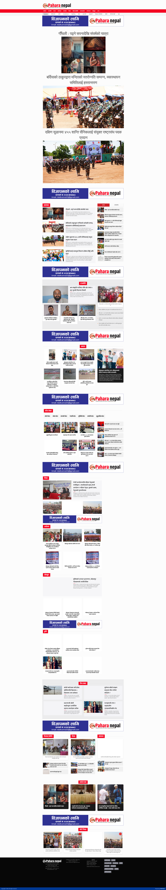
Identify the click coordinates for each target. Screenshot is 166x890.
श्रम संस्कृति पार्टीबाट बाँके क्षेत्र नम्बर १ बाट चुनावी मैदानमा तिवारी (81, 289)
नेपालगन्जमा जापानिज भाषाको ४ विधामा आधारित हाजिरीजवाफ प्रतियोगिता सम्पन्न (52, 850)
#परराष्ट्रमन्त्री (113, 866)
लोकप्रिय (116, 205)
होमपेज (45, 11)
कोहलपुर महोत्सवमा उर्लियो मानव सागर (72, 543)
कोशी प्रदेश (47, 416)
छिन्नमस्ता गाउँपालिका (98, 14)
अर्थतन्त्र (59, 11)
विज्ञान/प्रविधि (75, 11)
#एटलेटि (113, 860)
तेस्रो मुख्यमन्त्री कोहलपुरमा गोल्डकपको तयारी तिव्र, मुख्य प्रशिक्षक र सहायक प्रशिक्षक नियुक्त (93, 850)
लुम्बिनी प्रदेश (81, 416)
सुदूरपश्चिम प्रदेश (100, 416)
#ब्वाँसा (121, 863)
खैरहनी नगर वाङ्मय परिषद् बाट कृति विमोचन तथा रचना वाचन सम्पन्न (87, 454)
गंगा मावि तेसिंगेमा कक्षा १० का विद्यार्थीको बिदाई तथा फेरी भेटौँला (86, 764)
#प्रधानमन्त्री (107, 866)
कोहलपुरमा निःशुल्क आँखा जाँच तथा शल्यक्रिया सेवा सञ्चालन (112, 769)
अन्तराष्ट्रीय (82, 11)
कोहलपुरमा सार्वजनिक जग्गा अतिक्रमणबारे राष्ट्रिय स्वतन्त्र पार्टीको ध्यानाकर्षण (69, 363)
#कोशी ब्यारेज (107, 860)
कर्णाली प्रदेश (90, 416)
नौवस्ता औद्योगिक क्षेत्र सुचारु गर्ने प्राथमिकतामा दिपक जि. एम (111, 435)
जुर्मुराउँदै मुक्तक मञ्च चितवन (52, 435)
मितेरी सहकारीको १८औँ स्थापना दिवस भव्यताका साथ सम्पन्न (72, 566)
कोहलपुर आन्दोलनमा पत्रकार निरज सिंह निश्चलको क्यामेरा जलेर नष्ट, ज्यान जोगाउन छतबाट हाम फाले (58, 765)
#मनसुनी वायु (115, 863)
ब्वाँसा (79, 14)
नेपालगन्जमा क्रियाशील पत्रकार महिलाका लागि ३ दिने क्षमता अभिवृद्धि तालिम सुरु (55, 757)
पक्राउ (119, 14)
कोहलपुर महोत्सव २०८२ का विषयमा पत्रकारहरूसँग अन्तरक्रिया (92, 566)
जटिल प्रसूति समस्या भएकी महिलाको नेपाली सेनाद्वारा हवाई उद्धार (52, 363)
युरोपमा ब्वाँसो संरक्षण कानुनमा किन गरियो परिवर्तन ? (92, 649)
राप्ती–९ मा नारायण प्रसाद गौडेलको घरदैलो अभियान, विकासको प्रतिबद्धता (113, 454)
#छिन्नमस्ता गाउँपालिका (109, 869)
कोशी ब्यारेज (53, 14)
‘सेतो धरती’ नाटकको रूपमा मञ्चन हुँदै (112, 424)
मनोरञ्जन (89, 11)
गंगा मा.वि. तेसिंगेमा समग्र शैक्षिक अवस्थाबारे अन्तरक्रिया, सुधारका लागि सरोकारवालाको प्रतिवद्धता (83, 757)
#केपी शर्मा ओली (108, 872)
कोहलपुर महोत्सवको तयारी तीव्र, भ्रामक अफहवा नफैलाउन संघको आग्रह (52, 567)
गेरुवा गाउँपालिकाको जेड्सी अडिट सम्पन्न (112, 252)
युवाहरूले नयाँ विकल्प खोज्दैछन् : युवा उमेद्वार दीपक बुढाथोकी (51, 318)
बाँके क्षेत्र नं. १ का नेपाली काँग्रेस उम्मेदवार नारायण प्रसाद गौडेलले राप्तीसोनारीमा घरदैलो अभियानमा (113, 442)
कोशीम (106, 14)
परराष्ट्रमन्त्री (90, 14)
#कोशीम (116, 869)
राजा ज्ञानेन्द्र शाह (66, 14)
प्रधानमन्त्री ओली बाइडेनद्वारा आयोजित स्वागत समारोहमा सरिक (72, 649)
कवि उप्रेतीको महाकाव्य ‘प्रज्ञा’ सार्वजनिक (69, 453)
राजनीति (49, 11)
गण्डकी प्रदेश (73, 416)
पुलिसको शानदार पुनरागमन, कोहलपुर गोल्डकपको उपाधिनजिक (84, 580)
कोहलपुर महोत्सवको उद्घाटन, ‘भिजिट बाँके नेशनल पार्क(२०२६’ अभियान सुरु (92, 544)
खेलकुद (93, 11)
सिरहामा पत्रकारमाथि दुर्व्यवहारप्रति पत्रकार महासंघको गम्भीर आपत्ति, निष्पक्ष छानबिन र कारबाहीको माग (113, 258)
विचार (70, 11)
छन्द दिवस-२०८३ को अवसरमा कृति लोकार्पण (87, 435)
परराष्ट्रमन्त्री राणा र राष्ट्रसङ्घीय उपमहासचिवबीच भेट (52, 671)
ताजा (103, 205)
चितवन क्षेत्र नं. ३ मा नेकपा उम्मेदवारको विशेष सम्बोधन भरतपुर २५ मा (110, 304)
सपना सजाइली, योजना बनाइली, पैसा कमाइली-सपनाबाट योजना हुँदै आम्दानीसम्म (87, 363)
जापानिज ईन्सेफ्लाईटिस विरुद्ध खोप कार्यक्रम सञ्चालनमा (52, 453)
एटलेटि (59, 14)
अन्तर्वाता (65, 11)
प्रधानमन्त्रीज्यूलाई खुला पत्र (55, 771)
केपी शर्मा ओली (112, 14)
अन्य (98, 11)
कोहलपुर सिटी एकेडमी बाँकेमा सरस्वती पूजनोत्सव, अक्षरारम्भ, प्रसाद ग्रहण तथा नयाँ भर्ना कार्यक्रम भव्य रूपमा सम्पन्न (85, 771)
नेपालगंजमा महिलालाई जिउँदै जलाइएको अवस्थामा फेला (69, 382)
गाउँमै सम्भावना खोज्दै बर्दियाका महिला (112, 246)
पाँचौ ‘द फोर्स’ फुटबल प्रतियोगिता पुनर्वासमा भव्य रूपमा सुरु (86, 383)
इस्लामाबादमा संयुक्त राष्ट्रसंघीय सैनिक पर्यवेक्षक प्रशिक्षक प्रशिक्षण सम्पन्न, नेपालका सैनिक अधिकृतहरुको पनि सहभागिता (113, 233)
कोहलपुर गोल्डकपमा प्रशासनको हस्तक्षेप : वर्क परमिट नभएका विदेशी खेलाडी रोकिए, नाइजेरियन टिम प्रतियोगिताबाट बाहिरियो (72, 615)
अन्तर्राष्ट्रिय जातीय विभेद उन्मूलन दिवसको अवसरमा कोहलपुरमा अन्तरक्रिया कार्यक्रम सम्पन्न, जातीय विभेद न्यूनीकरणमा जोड (52, 384)
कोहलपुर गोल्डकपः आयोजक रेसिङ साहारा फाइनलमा (92, 613)
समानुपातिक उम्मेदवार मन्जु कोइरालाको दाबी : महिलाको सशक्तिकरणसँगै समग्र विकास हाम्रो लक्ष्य (69, 320)
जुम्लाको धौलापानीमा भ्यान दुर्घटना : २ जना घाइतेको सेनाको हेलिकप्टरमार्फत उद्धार (113, 448)
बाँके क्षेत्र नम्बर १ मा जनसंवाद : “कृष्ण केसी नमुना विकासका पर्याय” (87, 318)
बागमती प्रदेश (64, 416)
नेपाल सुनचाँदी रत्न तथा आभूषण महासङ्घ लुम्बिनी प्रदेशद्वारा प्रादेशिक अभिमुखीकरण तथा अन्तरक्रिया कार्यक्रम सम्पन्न (52, 546)
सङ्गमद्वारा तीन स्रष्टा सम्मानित (69, 435)
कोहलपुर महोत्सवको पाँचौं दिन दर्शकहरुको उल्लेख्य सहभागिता (72, 850)
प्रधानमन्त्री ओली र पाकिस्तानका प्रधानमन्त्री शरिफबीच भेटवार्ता (92, 671)
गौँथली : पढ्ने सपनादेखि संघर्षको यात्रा (83, 33)
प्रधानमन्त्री (84, 14)
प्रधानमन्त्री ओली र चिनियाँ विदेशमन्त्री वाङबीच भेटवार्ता (72, 671)
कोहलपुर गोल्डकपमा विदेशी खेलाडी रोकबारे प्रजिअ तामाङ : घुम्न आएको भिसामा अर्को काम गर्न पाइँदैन (52, 614)
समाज (54, 11)
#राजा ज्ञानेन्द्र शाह (108, 863)
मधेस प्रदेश (55, 416)
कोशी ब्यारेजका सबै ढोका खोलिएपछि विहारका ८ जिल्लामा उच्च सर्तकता (71, 690)
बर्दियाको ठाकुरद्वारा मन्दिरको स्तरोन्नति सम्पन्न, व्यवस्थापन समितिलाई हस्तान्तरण (79, 224)
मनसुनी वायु (73, 14)
